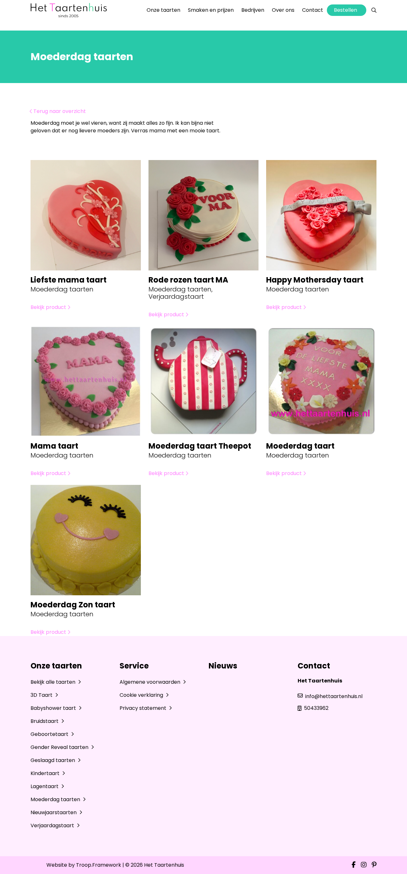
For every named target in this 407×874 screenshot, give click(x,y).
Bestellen (345, 10)
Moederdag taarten (56, 799)
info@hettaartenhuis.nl (333, 696)
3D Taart (42, 695)
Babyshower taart (54, 708)
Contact (312, 10)
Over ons (283, 10)
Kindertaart (46, 773)
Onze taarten (163, 10)
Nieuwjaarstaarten (54, 812)
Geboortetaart (50, 734)
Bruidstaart (45, 721)
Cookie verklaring (142, 695)
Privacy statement (144, 708)
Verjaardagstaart (53, 825)
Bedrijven (252, 10)
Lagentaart (45, 786)
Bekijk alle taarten (54, 682)
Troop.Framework (98, 865)
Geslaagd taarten (53, 760)
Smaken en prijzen (211, 10)
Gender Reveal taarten (60, 747)
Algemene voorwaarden (151, 682)
